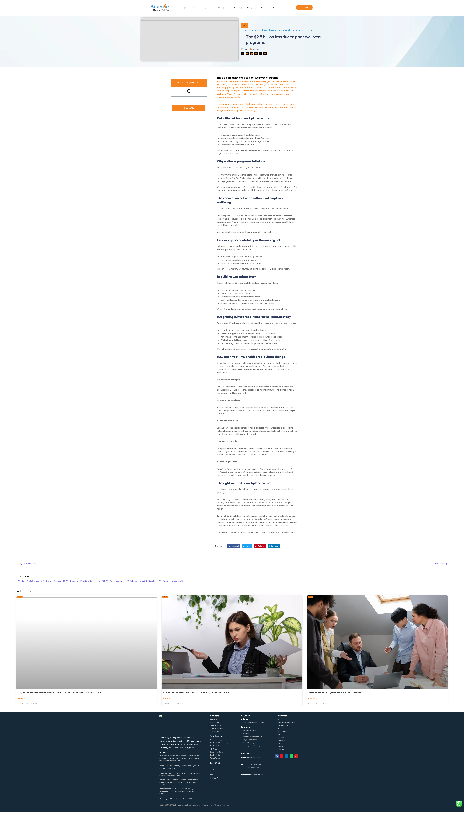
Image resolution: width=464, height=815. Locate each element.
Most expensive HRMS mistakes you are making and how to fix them (197, 692)
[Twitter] (247, 53)
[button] (203, 83)
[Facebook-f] (242, 53)
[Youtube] (265, 53)
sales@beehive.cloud (254, 757)
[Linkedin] (256, 53)
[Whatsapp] (260, 53)
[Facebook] (277, 756)
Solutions (245, 715)
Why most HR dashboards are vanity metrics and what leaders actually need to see (60, 692)
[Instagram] (281, 756)
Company (214, 715)
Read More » (22, 699)
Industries (282, 715)
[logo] (160, 7)
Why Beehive (216, 736)
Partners (245, 753)
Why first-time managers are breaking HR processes (334, 692)
